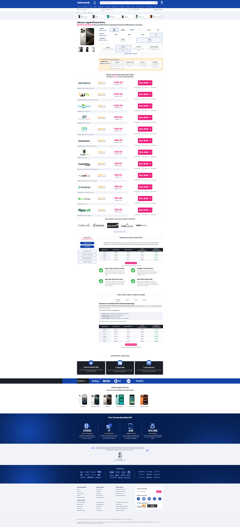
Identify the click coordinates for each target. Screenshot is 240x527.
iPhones (79, 6)
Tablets (94, 6)
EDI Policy (98, 508)
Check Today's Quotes (131, 263)
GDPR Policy (79, 508)
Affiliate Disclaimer (81, 510)
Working (118, 300)
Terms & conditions (81, 502)
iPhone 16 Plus (120, 406)
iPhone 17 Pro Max (144, 406)
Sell (81, 12)
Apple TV (142, 6)
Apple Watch (100, 6)
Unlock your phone (100, 497)
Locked (144, 300)
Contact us (98, 491)
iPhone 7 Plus (132, 406)
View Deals (87, 246)
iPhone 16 (107, 406)
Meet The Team (80, 493)
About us (79, 491)
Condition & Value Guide (87, 254)
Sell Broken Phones (120, 493)
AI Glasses (128, 6)
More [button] (155, 6)
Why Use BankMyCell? (87, 258)
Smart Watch (107, 6)
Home (78, 12)
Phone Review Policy (120, 510)
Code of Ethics (99, 510)
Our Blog (79, 495)
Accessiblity (98, 506)
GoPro (133, 6)
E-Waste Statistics (81, 497)
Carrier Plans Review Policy (121, 508)
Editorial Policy (119, 504)
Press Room (98, 493)
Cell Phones (85, 6)
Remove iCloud (99, 495)
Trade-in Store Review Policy (122, 506)
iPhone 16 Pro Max (95, 406)
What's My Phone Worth (121, 489)
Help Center (99, 489)
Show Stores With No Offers (120, 231)
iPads (90, 6)
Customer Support (87, 261)
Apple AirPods (114, 6)
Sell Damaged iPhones (120, 495)
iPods (137, 6)
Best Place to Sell (87, 251)
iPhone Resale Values (120, 491)
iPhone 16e (83, 406)
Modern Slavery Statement (121, 502)
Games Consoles (149, 6)
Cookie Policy (80, 506)
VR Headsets (121, 6)
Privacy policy (80, 504)
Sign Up (159, 491)
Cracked (127, 300)
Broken (136, 300)
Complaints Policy (100, 502)
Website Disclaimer (100, 504)
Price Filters (87, 243)
